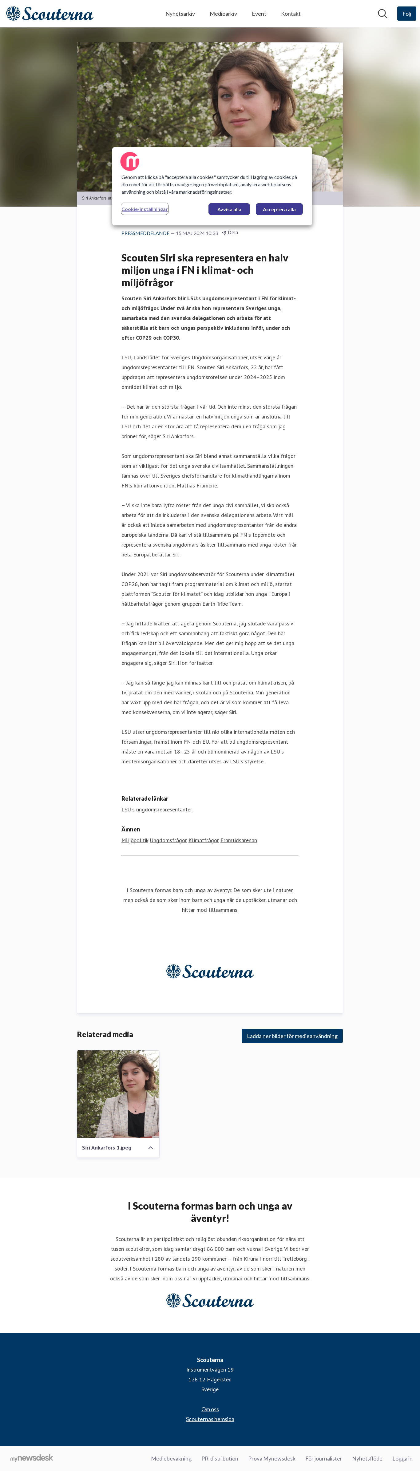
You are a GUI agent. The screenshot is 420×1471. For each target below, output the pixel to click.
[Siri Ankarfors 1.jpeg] (118, 1094)
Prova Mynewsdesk (271, 1458)
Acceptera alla (279, 209)
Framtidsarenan (238, 840)
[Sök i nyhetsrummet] (382, 13)
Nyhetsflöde (367, 1458)
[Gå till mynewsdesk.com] (31, 1459)
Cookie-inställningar (144, 209)
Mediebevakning (171, 1458)
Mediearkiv (223, 13)
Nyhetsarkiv (180, 13)
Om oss (210, 1409)
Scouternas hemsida (210, 1419)
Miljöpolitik (134, 840)
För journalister (323, 1458)
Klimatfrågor (203, 840)
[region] (212, 186)
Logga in (402, 1458)
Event (259, 13)
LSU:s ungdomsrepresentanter (156, 809)
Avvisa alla (229, 209)
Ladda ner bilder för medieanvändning (292, 1036)
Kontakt (291, 13)
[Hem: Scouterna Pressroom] (50, 14)
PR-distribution (219, 1458)
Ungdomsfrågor (168, 840)
